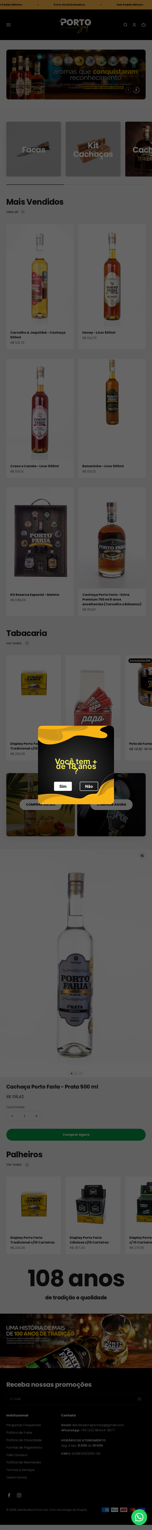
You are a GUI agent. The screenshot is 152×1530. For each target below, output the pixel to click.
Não (89, 786)
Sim (62, 786)
